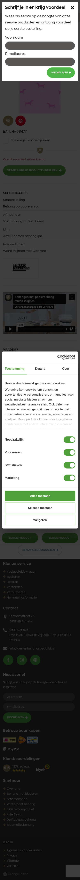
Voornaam (14, 37)
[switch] (69, 452)
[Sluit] (72, 7)
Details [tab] (40, 368)
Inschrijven (59, 72)
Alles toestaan (40, 496)
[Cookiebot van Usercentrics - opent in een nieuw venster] (57, 357)
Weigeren (40, 520)
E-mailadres (15, 54)
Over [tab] (65, 368)
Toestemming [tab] (14, 368)
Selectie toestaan (40, 508)
